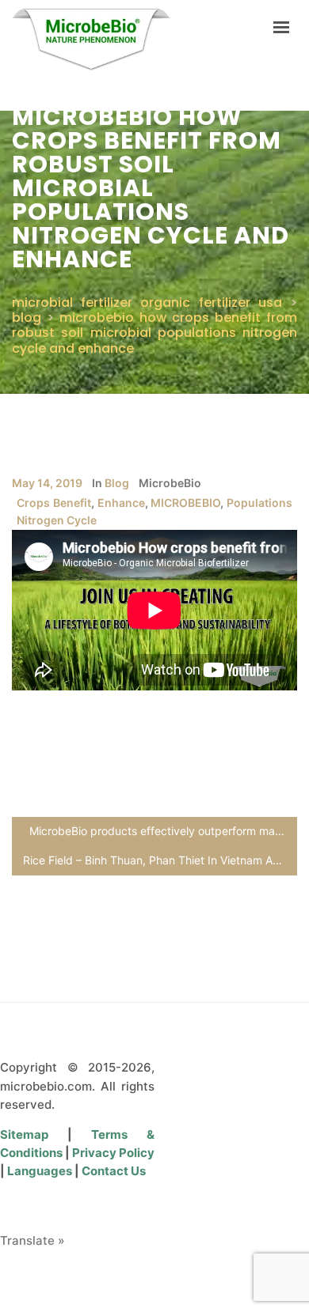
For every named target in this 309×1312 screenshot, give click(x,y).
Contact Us (114, 1170)
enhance (121, 502)
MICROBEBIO (185, 502)
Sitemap (33, 1134)
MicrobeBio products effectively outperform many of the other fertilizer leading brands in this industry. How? (163, 830)
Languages (40, 1170)
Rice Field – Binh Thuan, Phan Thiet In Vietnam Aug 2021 (160, 860)
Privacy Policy (113, 1152)
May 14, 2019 (47, 483)
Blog (117, 483)
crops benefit (54, 502)
